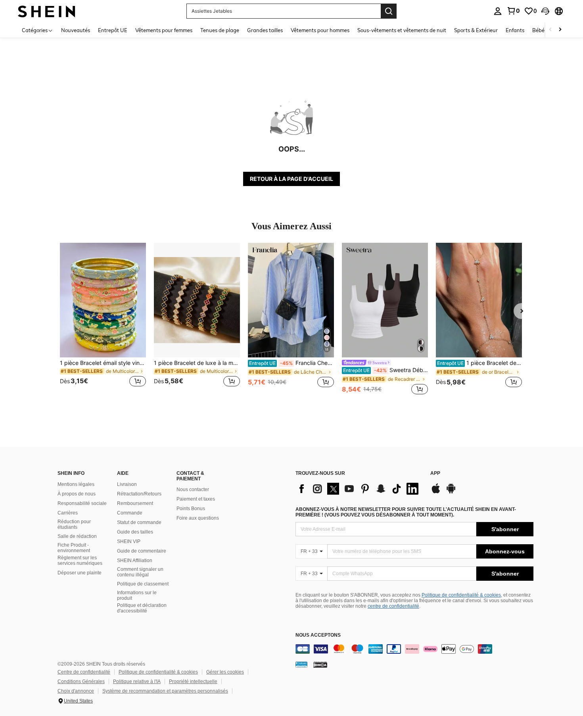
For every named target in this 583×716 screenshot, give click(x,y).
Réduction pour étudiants (74, 524)
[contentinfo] (414, 649)
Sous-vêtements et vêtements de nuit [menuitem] (401, 30)
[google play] (450, 492)
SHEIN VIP (128, 541)
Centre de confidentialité (84, 672)
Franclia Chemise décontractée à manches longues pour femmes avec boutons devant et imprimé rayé (291, 363)
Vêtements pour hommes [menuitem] (320, 30)
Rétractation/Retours (139, 494)
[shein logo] (46, 11)
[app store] (435, 492)
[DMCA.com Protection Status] (320, 664)
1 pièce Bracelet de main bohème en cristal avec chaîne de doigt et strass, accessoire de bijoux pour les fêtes (479, 363)
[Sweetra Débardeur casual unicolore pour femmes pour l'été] (385, 300)
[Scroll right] (560, 30)
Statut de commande (139, 522)
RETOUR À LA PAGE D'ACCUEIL (291, 178)
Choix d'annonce (76, 691)
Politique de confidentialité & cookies (461, 595)
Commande (129, 513)
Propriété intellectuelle (193, 681)
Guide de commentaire (141, 551)
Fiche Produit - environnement (74, 547)
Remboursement (135, 503)
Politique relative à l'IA (137, 681)
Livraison (127, 484)
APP (435, 473)
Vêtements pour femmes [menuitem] (163, 30)
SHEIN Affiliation (134, 560)
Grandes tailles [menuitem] (265, 30)
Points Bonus (190, 508)
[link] (513, 10)
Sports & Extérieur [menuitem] (476, 30)
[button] (545, 11)
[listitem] (103, 319)
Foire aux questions (197, 518)
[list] (358, 489)
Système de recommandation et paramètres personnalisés (165, 691)
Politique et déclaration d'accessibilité (142, 608)
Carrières (68, 513)
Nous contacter (192, 489)
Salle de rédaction (77, 536)
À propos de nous (77, 494)
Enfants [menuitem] (515, 30)
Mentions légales (76, 484)
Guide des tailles (135, 532)
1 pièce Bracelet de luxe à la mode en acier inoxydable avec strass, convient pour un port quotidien (197, 363)
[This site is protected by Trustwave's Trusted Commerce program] (301, 664)
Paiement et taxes (195, 499)
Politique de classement (143, 584)
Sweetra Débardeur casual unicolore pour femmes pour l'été (385, 370)
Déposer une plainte (80, 573)
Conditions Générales (81, 681)
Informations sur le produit (137, 595)
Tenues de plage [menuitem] (219, 30)
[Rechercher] (389, 11)
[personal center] (497, 11)
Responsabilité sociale (82, 503)
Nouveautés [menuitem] (75, 30)
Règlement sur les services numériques (80, 560)
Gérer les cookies (225, 672)
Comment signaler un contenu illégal (140, 572)
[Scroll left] (550, 30)
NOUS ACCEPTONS (318, 635)
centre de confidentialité (393, 606)
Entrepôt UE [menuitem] (112, 30)
